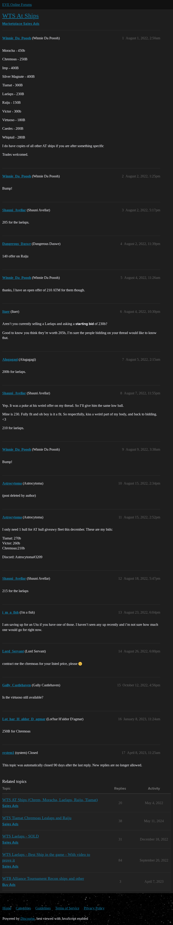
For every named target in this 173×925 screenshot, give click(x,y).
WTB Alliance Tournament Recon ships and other (43, 878)
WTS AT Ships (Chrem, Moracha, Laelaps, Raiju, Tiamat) (50, 800)
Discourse (27, 918)
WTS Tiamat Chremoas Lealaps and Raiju (36, 818)
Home (6, 908)
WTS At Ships (20, 15)
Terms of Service (67, 908)
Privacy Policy (94, 908)
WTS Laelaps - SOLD (20, 836)
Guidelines (43, 908)
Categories (23, 908)
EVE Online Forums (17, 5)
